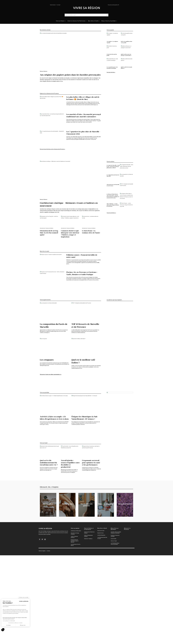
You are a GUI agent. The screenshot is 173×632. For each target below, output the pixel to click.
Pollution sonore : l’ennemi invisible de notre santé (81, 256)
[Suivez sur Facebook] (40, 539)
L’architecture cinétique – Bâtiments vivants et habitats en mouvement (69, 204)
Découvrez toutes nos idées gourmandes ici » (50, 374)
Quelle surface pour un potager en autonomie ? (126, 55)
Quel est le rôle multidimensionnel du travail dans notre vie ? (49, 462)
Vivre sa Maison (60, 21)
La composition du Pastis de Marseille (113, 175)
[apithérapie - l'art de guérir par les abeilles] (107, 380)
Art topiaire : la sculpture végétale (112, 42)
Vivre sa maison (48, 504)
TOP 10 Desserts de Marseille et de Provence (113, 185)
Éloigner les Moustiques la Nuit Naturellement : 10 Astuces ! (84, 417)
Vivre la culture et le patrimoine (86, 505)
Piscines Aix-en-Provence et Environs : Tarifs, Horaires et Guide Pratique (81, 273)
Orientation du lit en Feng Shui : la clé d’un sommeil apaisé (49, 233)
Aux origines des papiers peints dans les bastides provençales (70, 74)
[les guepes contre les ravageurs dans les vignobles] (107, 376)
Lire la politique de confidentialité (9, 620)
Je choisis (8, 625)
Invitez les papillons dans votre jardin (126, 42)
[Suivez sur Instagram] (45, 539)
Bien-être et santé (67, 504)
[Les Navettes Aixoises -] (107, 373)
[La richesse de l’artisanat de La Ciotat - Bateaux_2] (107, 339)
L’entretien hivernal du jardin (112, 55)
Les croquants (47, 359)
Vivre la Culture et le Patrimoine (76, 21)
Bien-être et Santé (93, 21)
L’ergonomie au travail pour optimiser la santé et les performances (91, 462)
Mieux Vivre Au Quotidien (108, 21)
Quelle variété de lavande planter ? (126, 67)
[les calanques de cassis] (107, 304)
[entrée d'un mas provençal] (107, 342)
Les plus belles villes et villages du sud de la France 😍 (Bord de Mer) (82, 98)
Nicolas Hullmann (43, 71)
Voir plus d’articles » (111, 72)
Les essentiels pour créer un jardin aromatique (112, 67)
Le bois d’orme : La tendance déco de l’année (91, 232)
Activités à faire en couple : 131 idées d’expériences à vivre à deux (54, 417)
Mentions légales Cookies (44, 550)
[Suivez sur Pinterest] (42, 539)
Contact (59, 4)
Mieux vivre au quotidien (105, 504)
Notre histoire (52, 4)
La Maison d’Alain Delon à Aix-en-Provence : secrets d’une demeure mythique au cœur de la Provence (113, 196)
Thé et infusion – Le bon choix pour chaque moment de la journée (113, 205)
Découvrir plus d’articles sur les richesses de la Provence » (52, 149)
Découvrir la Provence (125, 504)
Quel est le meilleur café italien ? (83, 361)
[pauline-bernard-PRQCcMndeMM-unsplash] (107, 378)
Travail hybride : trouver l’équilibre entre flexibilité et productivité (70, 463)
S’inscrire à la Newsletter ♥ (113, 4)
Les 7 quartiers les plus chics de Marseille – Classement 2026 (83, 132)
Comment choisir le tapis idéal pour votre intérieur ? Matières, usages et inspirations (70, 234)
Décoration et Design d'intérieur (46, 228)
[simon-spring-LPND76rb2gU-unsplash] (107, 307)
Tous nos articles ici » (111, 212)
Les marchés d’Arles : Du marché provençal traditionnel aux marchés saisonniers (83, 115)
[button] (2, 629)
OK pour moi (22, 625)
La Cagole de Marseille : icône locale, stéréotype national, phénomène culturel (113, 166)
